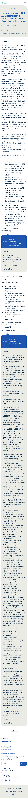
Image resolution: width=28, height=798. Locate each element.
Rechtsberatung (15, 8)
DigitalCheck (5, 744)
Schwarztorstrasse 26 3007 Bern (7, 771)
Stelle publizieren (6, 741)
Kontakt (9, 788)
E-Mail (4, 763)
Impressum (19, 791)
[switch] (14, 794)
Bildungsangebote (6, 749)
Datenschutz (18, 788)
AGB (13, 788)
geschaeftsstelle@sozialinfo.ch (10, 777)
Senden (23, 763)
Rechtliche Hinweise (11, 791)
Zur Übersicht (14, 731)
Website (21, 448)
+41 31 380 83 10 (5, 775)
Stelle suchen (5, 738)
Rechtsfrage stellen (6, 747)
